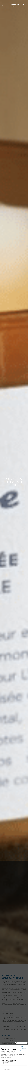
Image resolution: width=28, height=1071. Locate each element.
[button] (24, 5)
